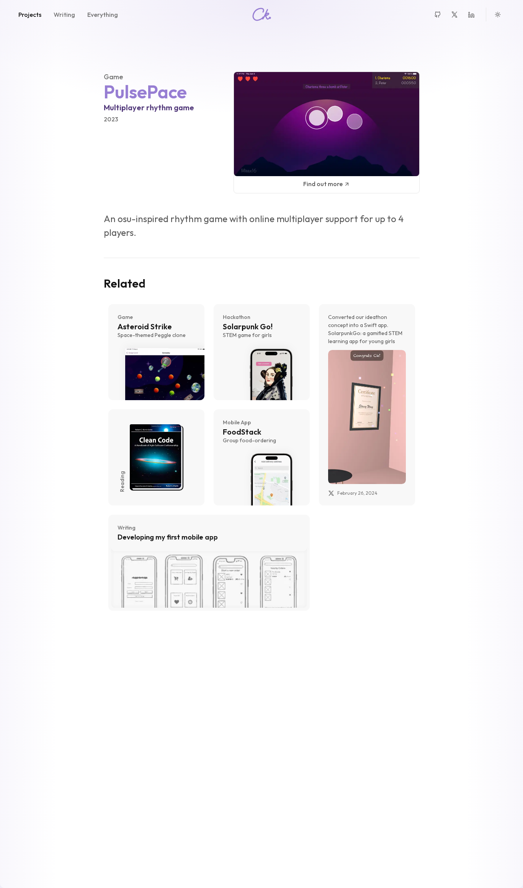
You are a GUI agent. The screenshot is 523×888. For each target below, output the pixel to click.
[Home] (262, 14)
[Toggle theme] (498, 14)
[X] (454, 14)
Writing (64, 14)
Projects (29, 14)
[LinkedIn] (471, 14)
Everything (102, 14)
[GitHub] (438, 14)
